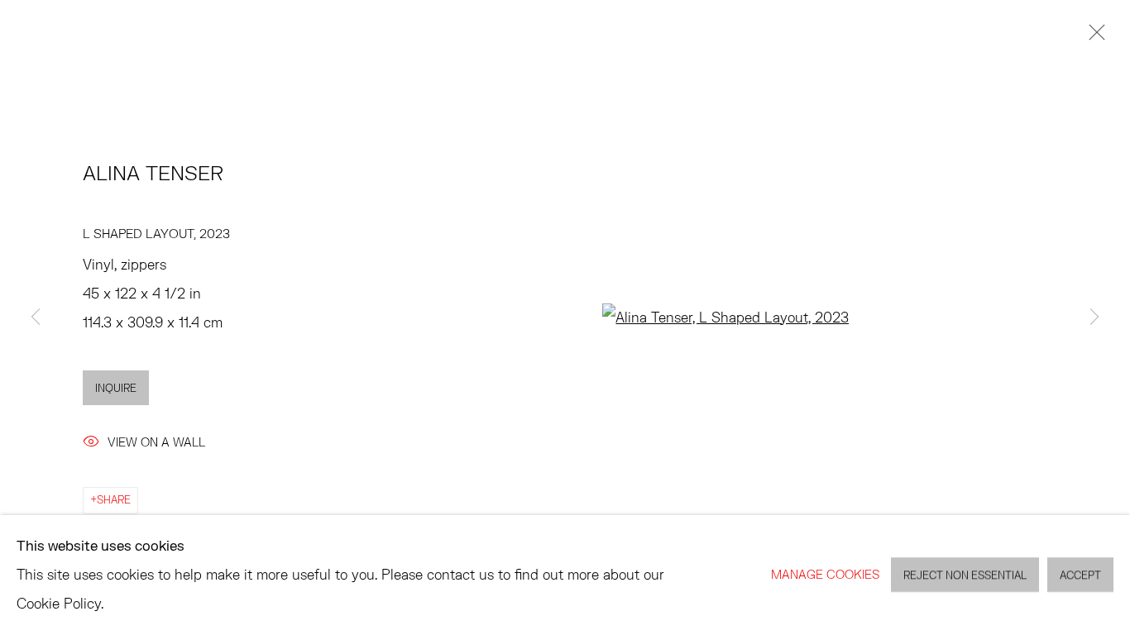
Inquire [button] (115, 388)
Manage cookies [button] (825, 574)
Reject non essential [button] (965, 576)
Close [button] (1092, 37)
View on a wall (156, 442)
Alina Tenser (153, 172)
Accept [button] (1080, 576)
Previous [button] (35, 317)
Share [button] (114, 500)
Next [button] (1094, 317)
